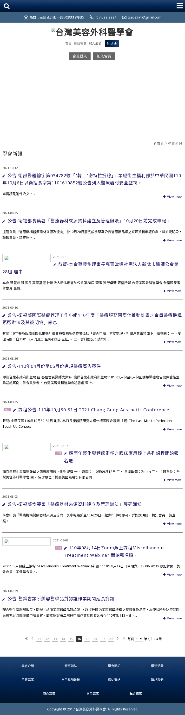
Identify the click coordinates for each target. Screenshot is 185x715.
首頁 (160, 143)
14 (63, 639)
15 (71, 639)
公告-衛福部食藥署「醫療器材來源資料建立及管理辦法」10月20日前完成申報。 (89, 221)
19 (103, 639)
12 (47, 639)
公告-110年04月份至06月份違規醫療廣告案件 (54, 366)
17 (87, 639)
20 (110, 639)
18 (95, 639)
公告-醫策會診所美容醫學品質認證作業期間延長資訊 (60, 599)
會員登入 (80, 56)
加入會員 (104, 56)
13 (55, 639)
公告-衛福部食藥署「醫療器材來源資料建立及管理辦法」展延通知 (74, 504)
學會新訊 (175, 143)
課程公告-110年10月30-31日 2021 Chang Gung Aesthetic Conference (93, 410)
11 (39, 639)
